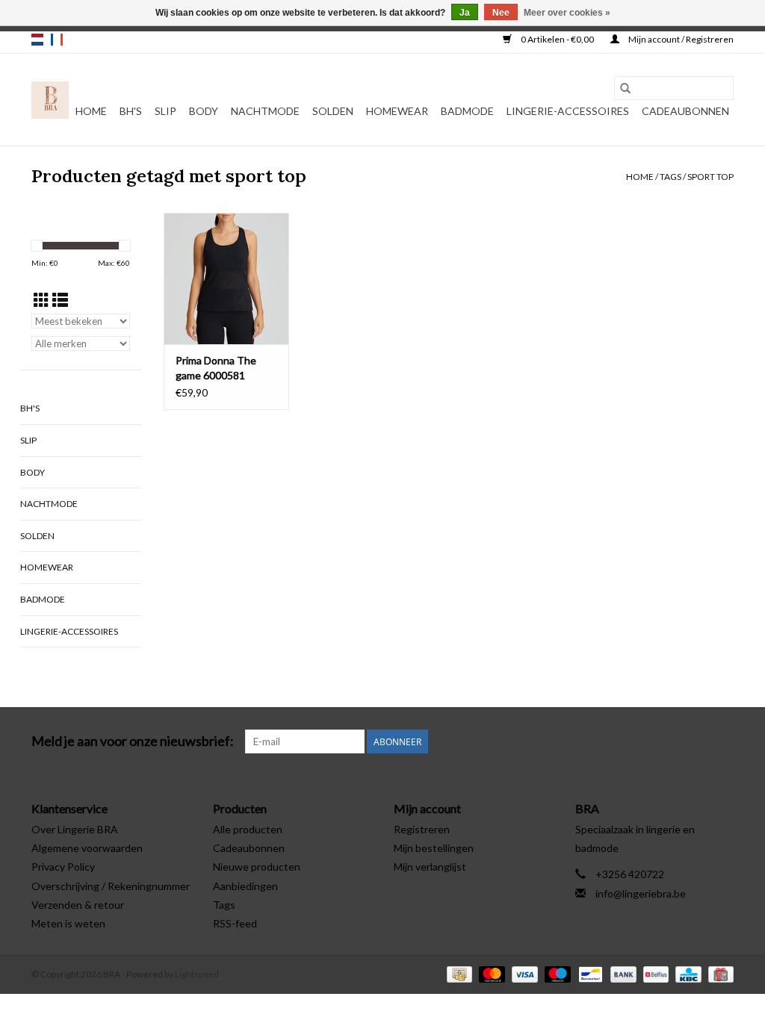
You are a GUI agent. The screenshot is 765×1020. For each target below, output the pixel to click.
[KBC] (686, 973)
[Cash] (458, 973)
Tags (670, 176)
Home (91, 111)
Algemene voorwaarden (87, 848)
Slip (165, 111)
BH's (131, 111)
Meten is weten (68, 923)
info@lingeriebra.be (640, 893)
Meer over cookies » (567, 12)
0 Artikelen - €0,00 (557, 39)
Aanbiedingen (245, 886)
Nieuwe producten (256, 866)
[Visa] (523, 973)
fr (57, 40)
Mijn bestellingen (434, 848)
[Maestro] (555, 973)
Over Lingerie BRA (74, 829)
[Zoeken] (625, 88)
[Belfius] (654, 973)
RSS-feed (235, 923)
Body (203, 111)
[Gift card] (718, 973)
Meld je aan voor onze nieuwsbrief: (132, 741)
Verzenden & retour (77, 904)
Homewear (397, 111)
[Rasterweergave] (41, 299)
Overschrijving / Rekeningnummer (110, 886)
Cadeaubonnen (685, 111)
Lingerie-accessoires (568, 111)
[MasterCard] (490, 973)
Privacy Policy (63, 866)
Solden (332, 111)
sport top (710, 176)
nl (37, 40)
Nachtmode (265, 111)
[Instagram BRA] (722, 741)
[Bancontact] (588, 973)
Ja (464, 12)
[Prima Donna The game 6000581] (226, 278)
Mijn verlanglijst (430, 866)
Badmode (467, 111)
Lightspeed (197, 974)
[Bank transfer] (621, 973)
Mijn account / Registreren (680, 39)
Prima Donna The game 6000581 (216, 368)
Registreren (422, 829)
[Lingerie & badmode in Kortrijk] (50, 100)
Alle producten (247, 829)
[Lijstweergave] (60, 299)
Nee (501, 12)
